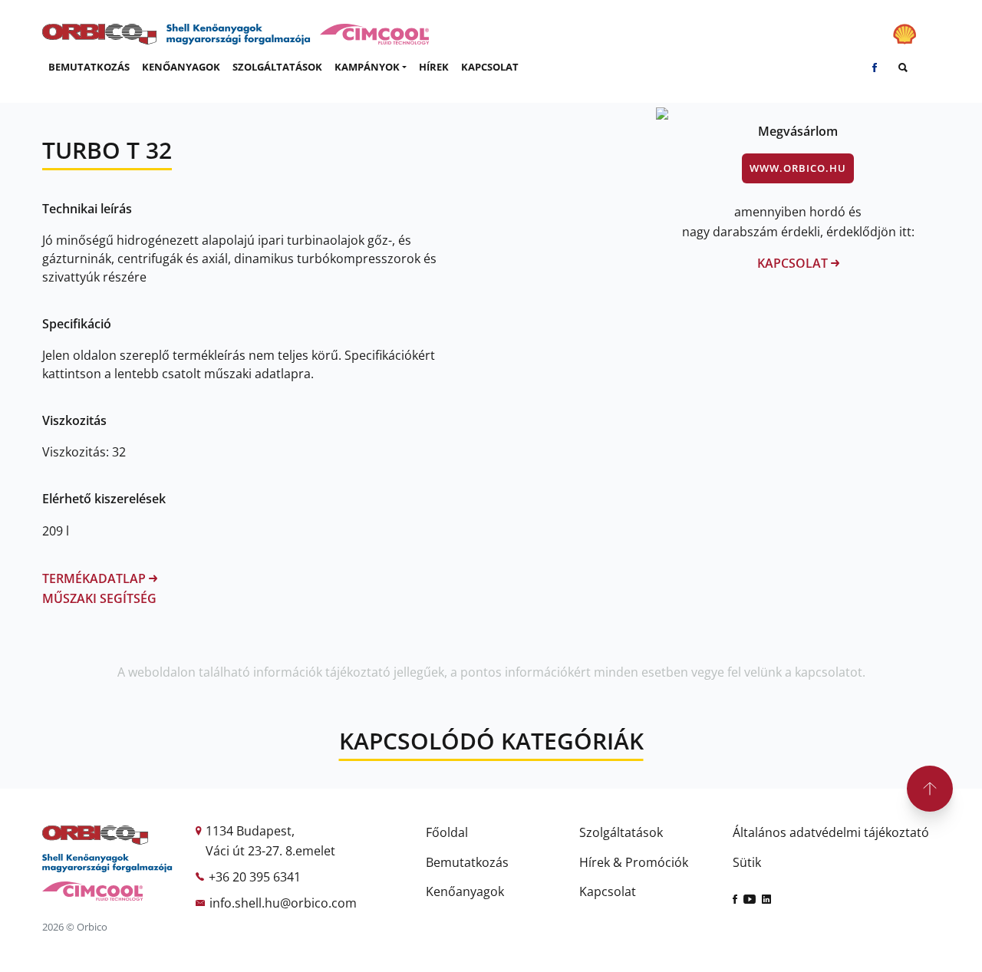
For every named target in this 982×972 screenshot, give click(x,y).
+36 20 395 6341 (255, 876)
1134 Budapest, (250, 830)
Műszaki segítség (99, 598)
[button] (370, 67)
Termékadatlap (95, 578)
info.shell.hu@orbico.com (283, 903)
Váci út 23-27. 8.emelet (270, 850)
